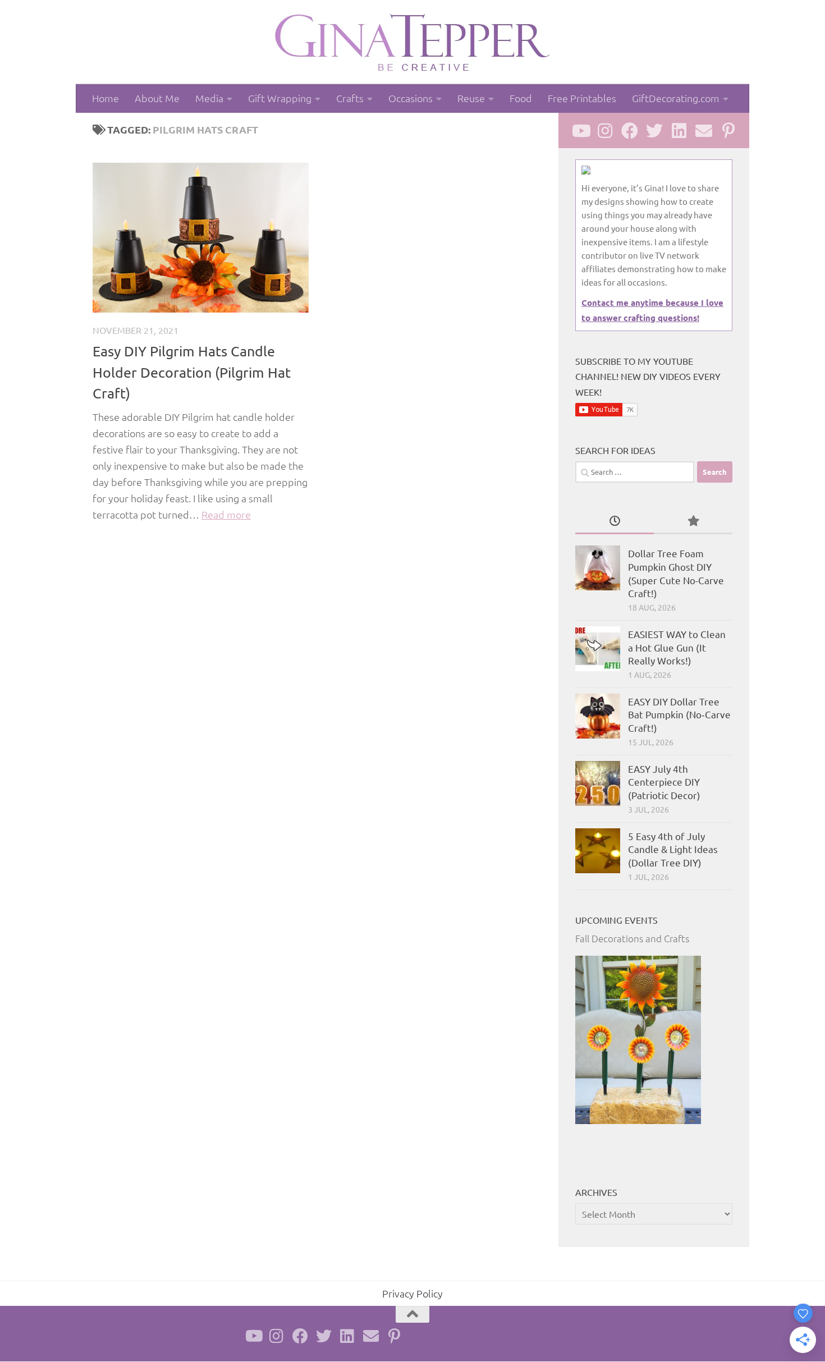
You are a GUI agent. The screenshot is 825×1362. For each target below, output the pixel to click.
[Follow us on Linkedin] (679, 130)
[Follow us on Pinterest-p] (728, 130)
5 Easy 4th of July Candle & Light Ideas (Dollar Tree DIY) (673, 849)
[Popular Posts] (693, 521)
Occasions (410, 97)
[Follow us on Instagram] (605, 130)
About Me (157, 97)
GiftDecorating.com (675, 97)
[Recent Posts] (614, 521)
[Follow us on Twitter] (654, 130)
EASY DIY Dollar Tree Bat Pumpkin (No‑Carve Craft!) (679, 714)
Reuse (471, 97)
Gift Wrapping (279, 97)
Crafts (350, 97)
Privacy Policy (412, 1293)
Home (105, 97)
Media (209, 97)
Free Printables (582, 97)
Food (521, 97)
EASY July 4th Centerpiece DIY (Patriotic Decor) (664, 782)
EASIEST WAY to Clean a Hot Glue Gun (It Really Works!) (677, 647)
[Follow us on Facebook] (629, 130)
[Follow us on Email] (703, 130)
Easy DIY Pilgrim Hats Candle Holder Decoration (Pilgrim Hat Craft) (192, 372)
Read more (226, 514)
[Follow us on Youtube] (580, 130)
